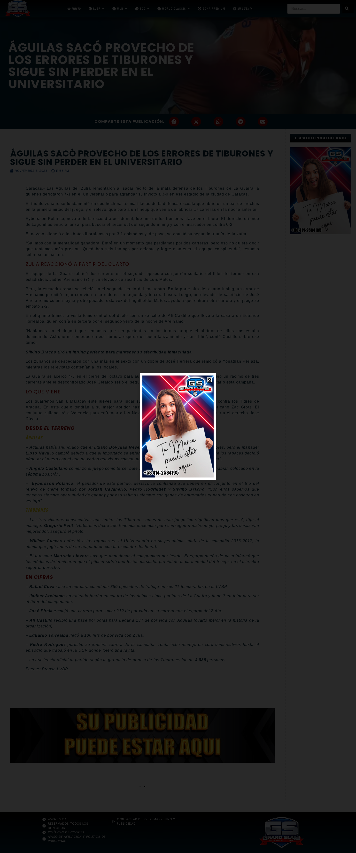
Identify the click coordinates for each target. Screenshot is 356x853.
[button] (209, 380)
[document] (178, 426)
